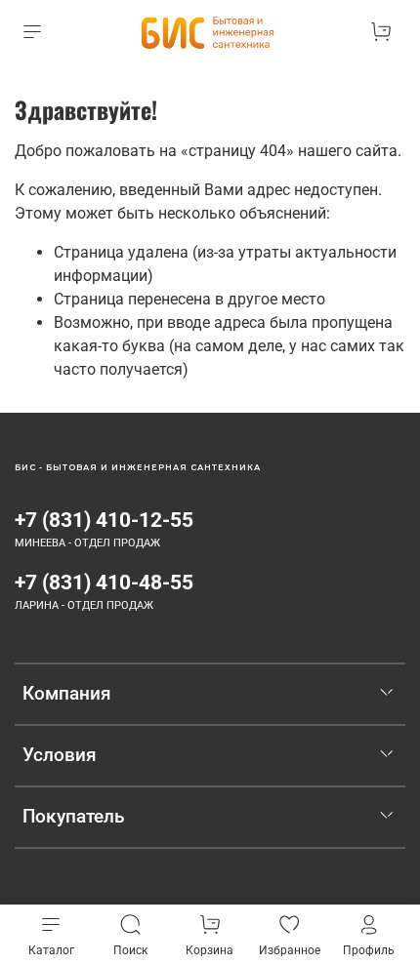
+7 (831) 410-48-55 (104, 582)
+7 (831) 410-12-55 (104, 520)
